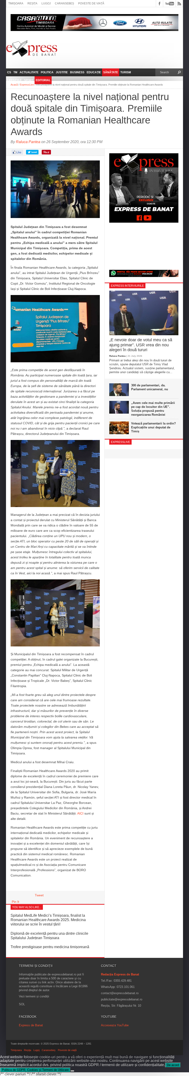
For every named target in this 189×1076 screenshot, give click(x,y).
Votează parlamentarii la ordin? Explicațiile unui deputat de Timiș (153, 427)
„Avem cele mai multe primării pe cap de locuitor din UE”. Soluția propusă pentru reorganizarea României (153, 408)
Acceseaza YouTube (115, 1025)
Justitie (62, 72)
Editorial (43, 80)
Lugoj (46, 3)
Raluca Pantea (28, 142)
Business (77, 72)
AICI (80, 813)
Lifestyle (14, 80)
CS (9, 72)
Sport (28, 80)
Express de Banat (31, 1025)
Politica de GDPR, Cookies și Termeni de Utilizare (35, 1070)
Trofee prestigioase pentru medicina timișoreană (50, 947)
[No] (72, 1071)
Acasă (14, 84)
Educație (94, 72)
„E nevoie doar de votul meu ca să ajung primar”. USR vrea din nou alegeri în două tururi (140, 345)
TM (15, 72)
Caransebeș (64, 3)
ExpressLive (27, 84)
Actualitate (29, 72)
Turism (125, 72)
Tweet (39, 895)
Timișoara (15, 3)
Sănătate (110, 72)
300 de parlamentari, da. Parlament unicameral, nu (149, 387)
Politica (47, 72)
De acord (173, 1065)
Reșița (32, 3)
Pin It (15, 902)
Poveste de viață (91, 3)
